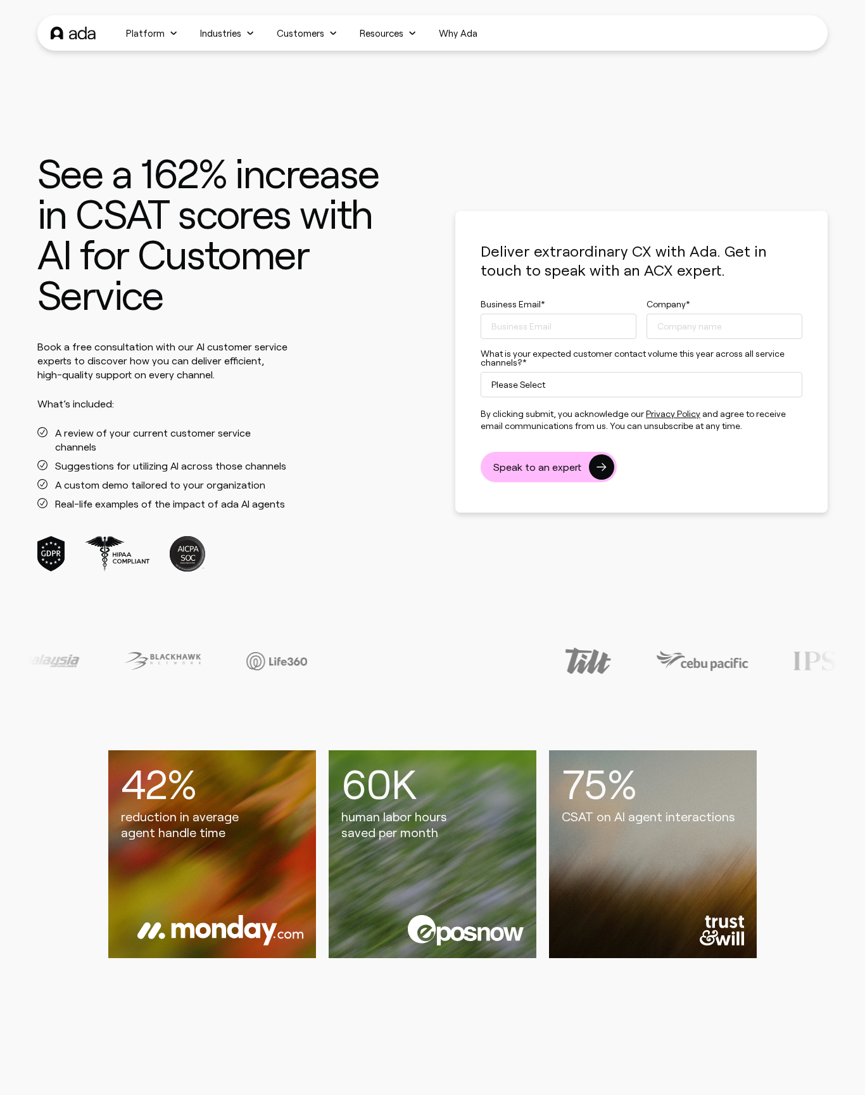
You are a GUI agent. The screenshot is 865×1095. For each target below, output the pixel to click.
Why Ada (458, 33)
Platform (145, 33)
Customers (300, 33)
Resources (381, 33)
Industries (220, 33)
